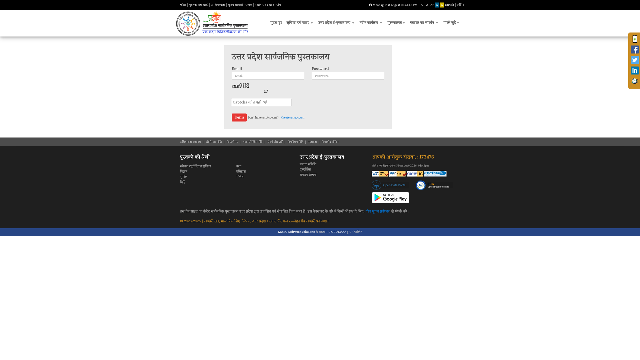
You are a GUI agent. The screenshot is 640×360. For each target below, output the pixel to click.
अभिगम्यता (218, 5)
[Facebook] (635, 49)
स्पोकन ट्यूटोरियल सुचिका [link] (195, 166)
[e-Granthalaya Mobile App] (635, 81)
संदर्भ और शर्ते (275, 142)
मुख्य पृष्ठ (276, 23)
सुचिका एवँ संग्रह (298, 23)
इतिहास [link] (241, 171)
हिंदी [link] (182, 182)
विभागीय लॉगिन (330, 142)
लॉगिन (460, 5)
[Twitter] (635, 60)
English (449, 5)
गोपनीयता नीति (295, 142)
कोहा (183, 5)
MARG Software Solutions (296, 232)
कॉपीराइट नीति (214, 142)
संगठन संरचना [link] (308, 175)
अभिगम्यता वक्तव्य (190, 142)
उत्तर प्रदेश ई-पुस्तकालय (334, 23)
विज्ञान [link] (183, 171)
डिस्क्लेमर (232, 142)
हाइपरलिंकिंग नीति (252, 142)
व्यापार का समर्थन (422, 23)
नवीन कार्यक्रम (369, 23)
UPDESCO (338, 232)
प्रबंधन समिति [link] (308, 164)
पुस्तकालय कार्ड (198, 5)
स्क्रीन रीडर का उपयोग (268, 5)
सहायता (312, 142)
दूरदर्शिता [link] (305, 169)
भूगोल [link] (183, 177)
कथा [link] (238, 166)
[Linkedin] (635, 70)
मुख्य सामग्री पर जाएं (240, 5)
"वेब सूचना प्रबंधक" (378, 211)
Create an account (292, 117)
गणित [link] (240, 177)
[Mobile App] (635, 39)
